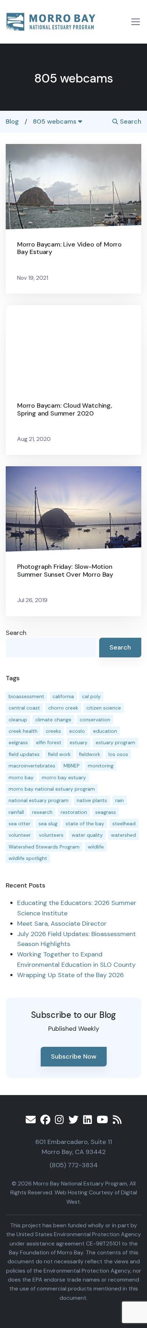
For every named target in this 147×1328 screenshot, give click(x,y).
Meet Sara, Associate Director (62, 923)
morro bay (21, 777)
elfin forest (48, 742)
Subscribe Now (73, 1056)
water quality (87, 835)
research (42, 812)
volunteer (20, 835)
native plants (92, 800)
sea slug (48, 823)
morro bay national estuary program (52, 789)
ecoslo (77, 731)
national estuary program (39, 800)
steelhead (124, 823)
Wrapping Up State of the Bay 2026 (70, 975)
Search (129, 121)
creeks (53, 731)
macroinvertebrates (32, 765)
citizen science (103, 708)
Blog (12, 121)
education (105, 731)
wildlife (96, 847)
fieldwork (89, 754)
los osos (118, 754)
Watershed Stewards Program (44, 847)
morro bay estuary (64, 777)
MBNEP (72, 765)
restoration (74, 812)
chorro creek (63, 708)
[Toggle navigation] (135, 22)
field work (59, 754)
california (63, 696)
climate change (53, 719)
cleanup (18, 719)
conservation (95, 719)
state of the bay (85, 823)
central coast (24, 708)
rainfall (16, 812)
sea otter (19, 823)
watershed (123, 835)
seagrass (105, 812)
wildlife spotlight (28, 858)
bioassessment (26, 696)
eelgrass (18, 742)
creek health (23, 731)
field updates (24, 754)
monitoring (100, 765)
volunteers (51, 835)
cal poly (91, 696)
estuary (78, 742)
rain (119, 800)
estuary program (115, 742)
